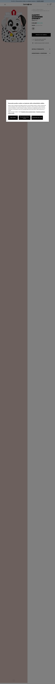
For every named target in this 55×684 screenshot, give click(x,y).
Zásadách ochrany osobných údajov (28, 111)
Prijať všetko (13, 117)
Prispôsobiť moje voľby (37, 117)
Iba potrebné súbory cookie (24, 117)
